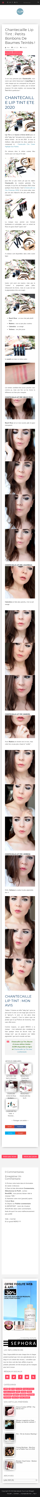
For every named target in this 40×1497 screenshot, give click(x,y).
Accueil (9, 1493)
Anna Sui (15, 1397)
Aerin (18, 1391)
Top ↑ (35, 1493)
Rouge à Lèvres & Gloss (13, 54)
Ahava (29, 1391)
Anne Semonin (24, 1397)
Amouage (31, 1394)
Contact (16, 1493)
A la (13, 1389)
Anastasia (7, 1397)
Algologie (23, 1394)
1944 (5, 1389)
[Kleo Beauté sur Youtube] (14, 2)
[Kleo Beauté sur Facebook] (12, 2)
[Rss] (33, 1377)
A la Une (8, 52)
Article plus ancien (30, 1156)
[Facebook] (20, 1377)
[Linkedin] (7, 1377)
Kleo (8, 47)
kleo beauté (17, 1491)
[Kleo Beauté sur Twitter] (10, 2)
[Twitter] (14, 1377)
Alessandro (7, 1394)
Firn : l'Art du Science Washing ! (26, 1434)
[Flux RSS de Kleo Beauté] (17, 2)
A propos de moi (26, 1493)
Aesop (23, 1391)
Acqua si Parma (9, 1391)
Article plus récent (9, 1156)
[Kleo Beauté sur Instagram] (7, 2)
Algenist (15, 1394)
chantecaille (17, 52)
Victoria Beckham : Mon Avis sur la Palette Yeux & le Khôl (25, 1448)
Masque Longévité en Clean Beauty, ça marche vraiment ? (26, 1421)
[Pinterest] (27, 1377)
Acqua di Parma (28, 1389)
